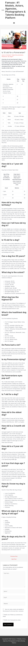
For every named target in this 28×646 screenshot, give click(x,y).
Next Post (14, 559)
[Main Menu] (14, 23)
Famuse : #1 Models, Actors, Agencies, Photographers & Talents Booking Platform (15, 10)
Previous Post (13, 556)
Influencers (4, 56)
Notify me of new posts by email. (12, 620)
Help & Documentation (17, 55)
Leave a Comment (6, 55)
